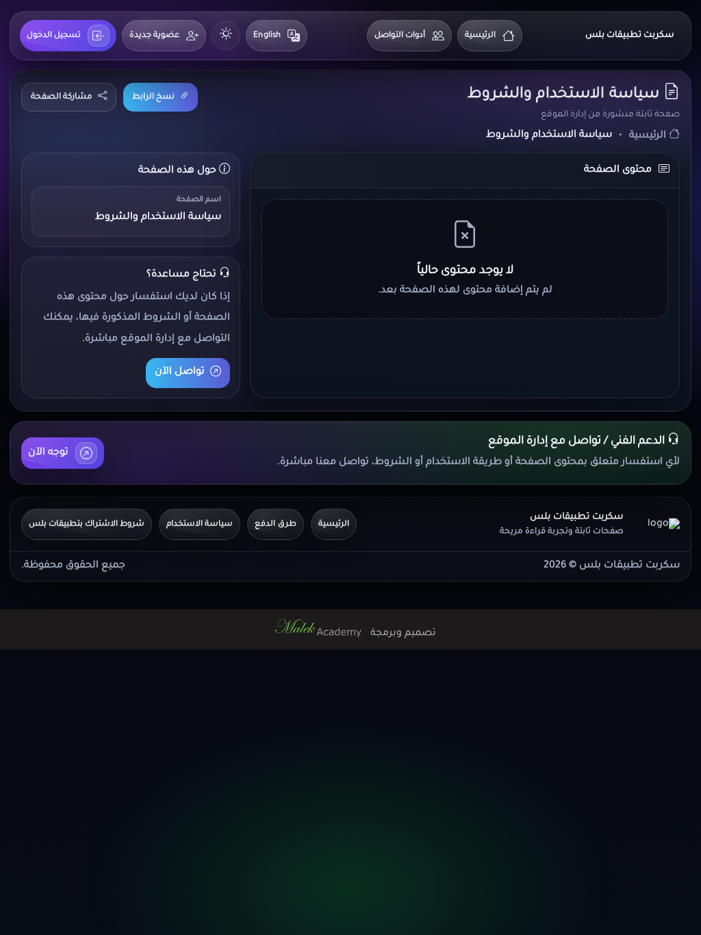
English (267, 35)
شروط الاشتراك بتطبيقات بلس (86, 524)
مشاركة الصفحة (61, 97)
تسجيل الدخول (54, 35)
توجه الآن (48, 453)
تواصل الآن (180, 372)
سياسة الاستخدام (199, 524)
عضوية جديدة (154, 35)
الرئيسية (480, 35)
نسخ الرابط (153, 97)
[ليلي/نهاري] (226, 35)
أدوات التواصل (399, 35)
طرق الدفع (275, 524)
